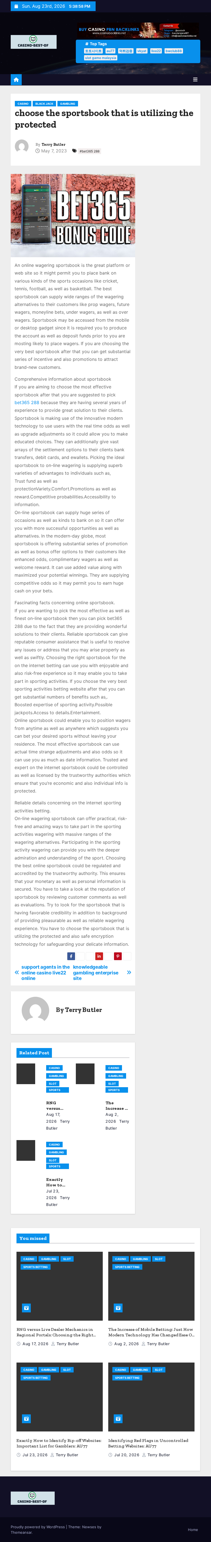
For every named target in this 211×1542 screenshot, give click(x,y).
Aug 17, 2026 (36, 1343)
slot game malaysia (100, 58)
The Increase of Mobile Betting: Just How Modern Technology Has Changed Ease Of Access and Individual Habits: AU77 (151, 1335)
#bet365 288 (89, 151)
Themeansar (21, 1532)
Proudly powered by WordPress (38, 1527)
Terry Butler (53, 144)
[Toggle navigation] (195, 79)
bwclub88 (174, 51)
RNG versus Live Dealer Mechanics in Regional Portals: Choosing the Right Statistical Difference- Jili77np (54, 1335)
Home (193, 1529)
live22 (156, 51)
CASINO (23, 103)
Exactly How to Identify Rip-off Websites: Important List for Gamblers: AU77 (58, 1443)
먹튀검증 (125, 51)
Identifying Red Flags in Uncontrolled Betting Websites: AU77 (148, 1443)
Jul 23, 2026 (36, 1454)
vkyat (141, 51)
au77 (110, 51)
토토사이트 (93, 51)
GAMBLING (67, 103)
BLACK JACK (44, 103)
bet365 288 (27, 402)
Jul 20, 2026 (127, 1454)
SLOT (53, 1083)
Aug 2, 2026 (127, 1343)
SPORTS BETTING (55, 1090)
